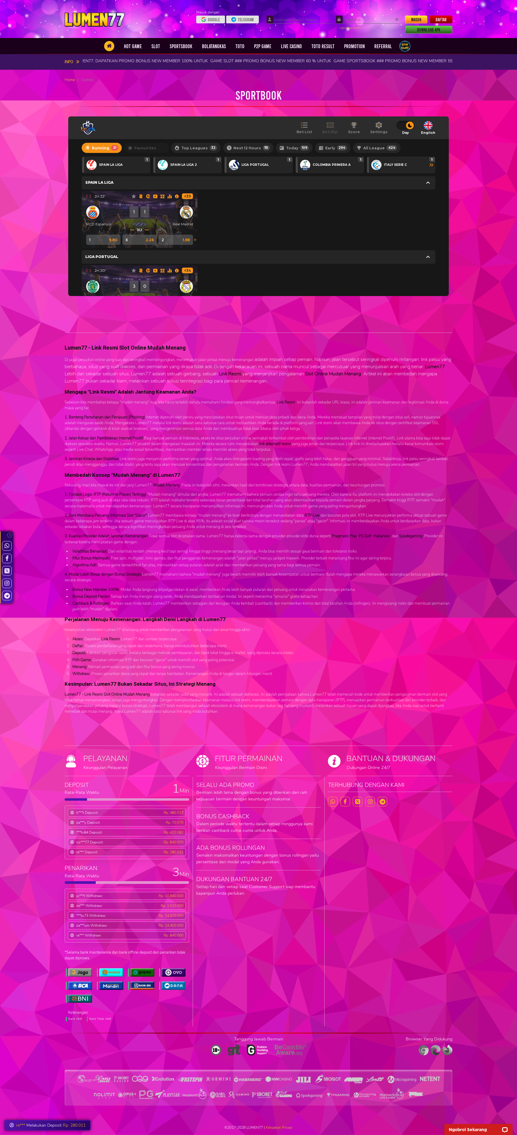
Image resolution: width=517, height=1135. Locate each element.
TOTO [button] (239, 46)
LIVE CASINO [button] (291, 46)
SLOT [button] (155, 46)
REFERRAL (383, 46)
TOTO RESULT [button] (322, 46)
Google (214, 19)
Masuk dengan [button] (208, 12)
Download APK (428, 29)
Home (70, 80)
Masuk (416, 19)
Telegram (246, 19)
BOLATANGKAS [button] (214, 46)
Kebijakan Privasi (279, 1127)
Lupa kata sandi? (350, 28)
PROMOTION (354, 46)
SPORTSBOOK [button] (181, 46)
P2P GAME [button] (262, 46)
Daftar (441, 19)
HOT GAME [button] (133, 46)
